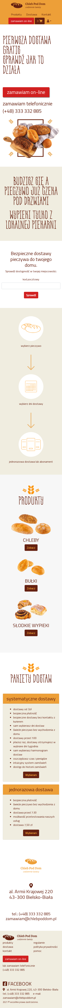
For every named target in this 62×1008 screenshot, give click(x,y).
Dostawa (31, 14)
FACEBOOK (19, 983)
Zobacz (31, 548)
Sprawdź (31, 295)
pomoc (38, 951)
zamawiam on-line (21, 21)
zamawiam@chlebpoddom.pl (31, 918)
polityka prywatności (46, 947)
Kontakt (46, 14)
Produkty (16, 14)
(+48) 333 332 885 (22, 111)
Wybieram (31, 775)
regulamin (39, 943)
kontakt (7, 951)
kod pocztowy (31, 279)
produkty (8, 943)
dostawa (8, 947)
